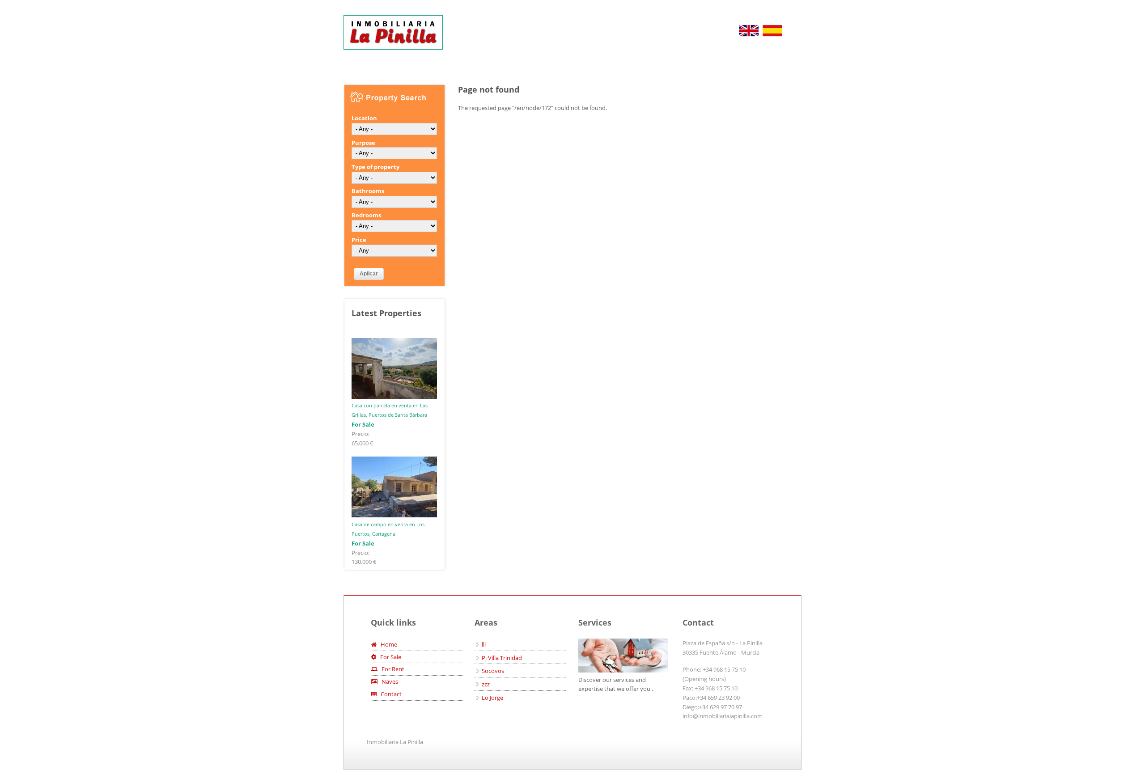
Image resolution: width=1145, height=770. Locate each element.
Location (364, 118)
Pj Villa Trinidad (502, 658)
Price (359, 240)
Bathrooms (368, 191)
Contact (389, 694)
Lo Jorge (492, 698)
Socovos (493, 671)
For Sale (388, 657)
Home (387, 644)
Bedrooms (366, 215)
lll (484, 644)
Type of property (375, 167)
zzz (486, 684)
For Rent (390, 669)
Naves (387, 681)
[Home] (393, 32)
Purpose (363, 143)
